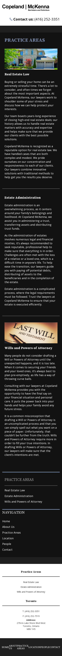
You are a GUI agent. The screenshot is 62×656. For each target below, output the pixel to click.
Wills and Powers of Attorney (23, 501)
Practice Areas (11, 532)
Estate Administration (19, 496)
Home (6, 521)
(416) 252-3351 (47, 19)
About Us (8, 527)
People (6, 544)
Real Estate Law (15, 490)
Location (8, 538)
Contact (7, 549)
